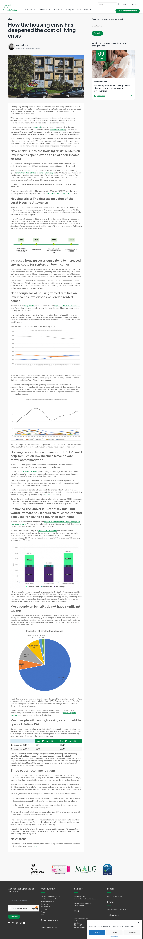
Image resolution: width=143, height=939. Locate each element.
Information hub (79, 896)
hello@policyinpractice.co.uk (117, 909)
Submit (97, 33)
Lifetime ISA (49, 494)
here (35, 846)
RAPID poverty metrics (49, 899)
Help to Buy (29, 306)
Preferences (132, 932)
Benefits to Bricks (57, 129)
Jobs (42, 915)
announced (36, 127)
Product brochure (47, 901)
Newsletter (45, 907)
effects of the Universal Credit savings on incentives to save (45, 522)
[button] (139, 922)
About (134, 4)
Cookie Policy (114, 936)
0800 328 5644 (80, 906)
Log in (125, 4)
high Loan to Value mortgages (67, 306)
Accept (97, 932)
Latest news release (115, 896)
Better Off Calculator (47, 531)
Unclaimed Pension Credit (50, 896)
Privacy (43, 912)
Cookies (44, 909)
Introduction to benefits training (85, 899)
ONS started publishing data (57, 193)
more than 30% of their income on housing (34, 173)
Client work (45, 904)
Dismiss (114, 932)
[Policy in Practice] (10, 7)
